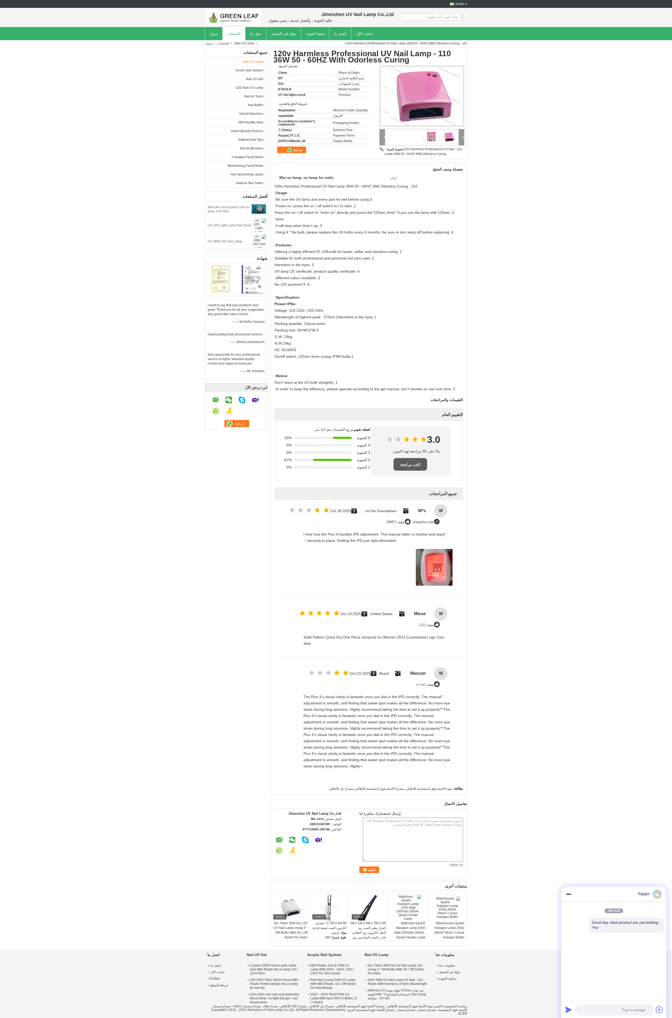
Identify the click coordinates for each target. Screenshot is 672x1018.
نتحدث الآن (364, 34)
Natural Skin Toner (249, 183)
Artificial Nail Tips (250, 140)
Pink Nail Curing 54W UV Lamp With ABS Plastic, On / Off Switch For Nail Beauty (333, 984)
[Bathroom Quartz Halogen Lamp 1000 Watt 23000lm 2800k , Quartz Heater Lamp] (408, 908)
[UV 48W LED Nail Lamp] (259, 241)
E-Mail (215, 978)
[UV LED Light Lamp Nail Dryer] (259, 225)
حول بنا (255, 34)
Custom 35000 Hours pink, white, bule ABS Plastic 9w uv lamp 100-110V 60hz (274, 969)
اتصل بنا (340, 34)
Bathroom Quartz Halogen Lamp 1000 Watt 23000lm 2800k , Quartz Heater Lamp (409, 930)
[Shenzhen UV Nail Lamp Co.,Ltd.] (233, 17)
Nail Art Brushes (251, 148)
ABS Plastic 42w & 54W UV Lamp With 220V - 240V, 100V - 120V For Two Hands (332, 969)
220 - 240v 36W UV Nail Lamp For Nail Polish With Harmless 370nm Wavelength (397, 982)
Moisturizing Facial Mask (245, 166)
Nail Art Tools (253, 96)
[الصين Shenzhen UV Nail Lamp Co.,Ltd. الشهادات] (220, 279)
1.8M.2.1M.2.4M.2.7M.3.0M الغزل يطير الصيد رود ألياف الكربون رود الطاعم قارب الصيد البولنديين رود (368, 930)
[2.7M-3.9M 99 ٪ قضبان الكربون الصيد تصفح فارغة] (329, 908)
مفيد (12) (426, 625)
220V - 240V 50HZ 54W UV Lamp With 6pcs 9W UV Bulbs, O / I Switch (333, 998)
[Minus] (568, 894)
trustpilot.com (423, 522)
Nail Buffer (255, 105)
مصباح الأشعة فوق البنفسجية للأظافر (379, 789)
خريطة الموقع (219, 985)
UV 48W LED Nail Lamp (225, 241)
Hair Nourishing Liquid (246, 174)
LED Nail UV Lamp (249, 88)
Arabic (459, 4)
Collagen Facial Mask (247, 157)
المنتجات (233, 34)
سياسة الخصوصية (455, 1006)
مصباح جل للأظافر (341, 789)
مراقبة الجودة (447, 978)
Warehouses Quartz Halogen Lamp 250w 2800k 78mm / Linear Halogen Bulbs (449, 930)
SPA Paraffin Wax (250, 122)
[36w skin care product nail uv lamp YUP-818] (259, 209)
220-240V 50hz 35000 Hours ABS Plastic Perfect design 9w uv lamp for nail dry (274, 984)
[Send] (568, 1009)
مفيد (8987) (396, 522)
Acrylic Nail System (249, 70)
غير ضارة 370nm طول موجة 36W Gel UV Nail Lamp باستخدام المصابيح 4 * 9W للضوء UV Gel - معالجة (397, 994)
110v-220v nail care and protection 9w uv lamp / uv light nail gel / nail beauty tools (274, 998)
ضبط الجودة (315, 34)
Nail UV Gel (254, 79)
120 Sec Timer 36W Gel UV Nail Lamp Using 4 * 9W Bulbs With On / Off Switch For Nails (290, 930)
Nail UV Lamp (244, 43)
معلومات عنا (447, 965)
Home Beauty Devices (247, 131)
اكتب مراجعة (410, 465)
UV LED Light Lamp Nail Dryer (229, 225)
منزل (214, 34)
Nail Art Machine (251, 114)
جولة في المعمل (283, 34)
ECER (462, 1013)
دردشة (297, 150)
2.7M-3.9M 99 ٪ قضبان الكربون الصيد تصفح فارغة (329, 925)
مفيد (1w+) (425, 685)
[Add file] (659, 1009)
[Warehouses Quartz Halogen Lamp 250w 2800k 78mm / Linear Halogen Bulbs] (447, 908)
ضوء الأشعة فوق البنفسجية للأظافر (429, 789)
